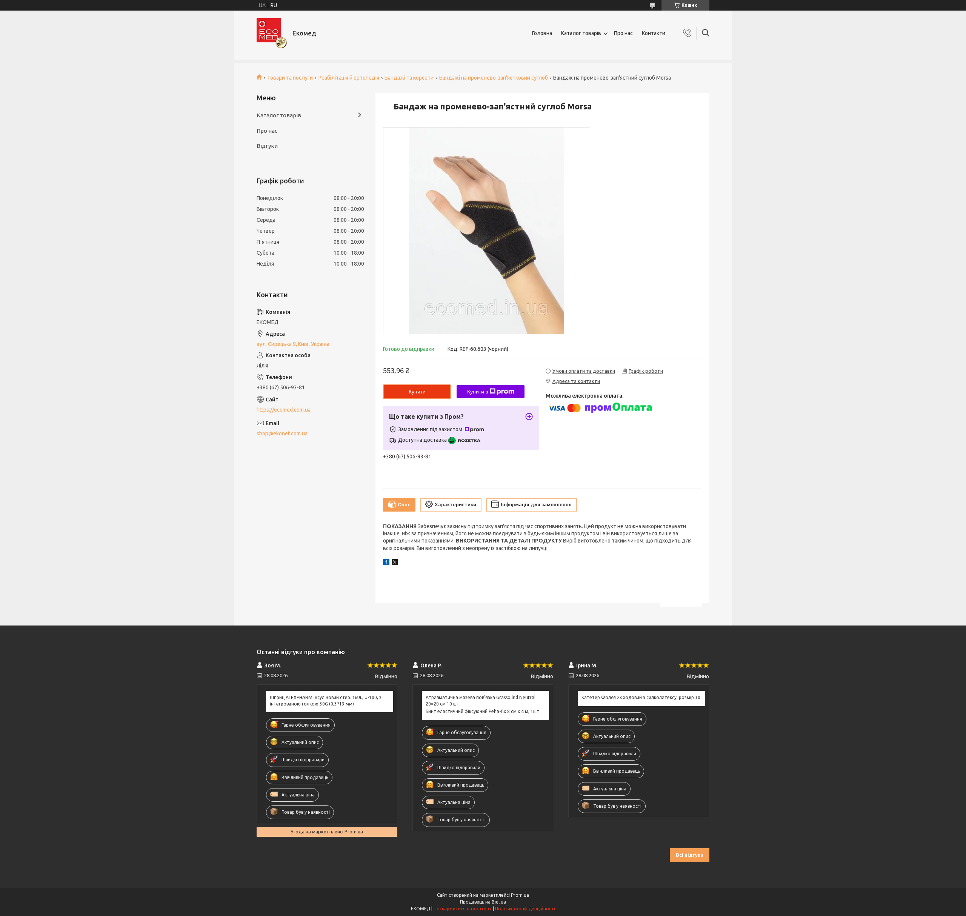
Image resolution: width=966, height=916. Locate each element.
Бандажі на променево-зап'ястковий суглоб (493, 78)
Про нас (623, 33)
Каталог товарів (581, 33)
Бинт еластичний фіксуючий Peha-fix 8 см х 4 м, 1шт (482, 711)
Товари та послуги (290, 78)
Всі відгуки (689, 855)
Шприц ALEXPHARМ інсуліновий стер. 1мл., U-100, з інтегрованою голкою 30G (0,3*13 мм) (325, 700)
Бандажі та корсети (409, 78)
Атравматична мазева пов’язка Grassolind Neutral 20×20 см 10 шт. (480, 700)
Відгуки (267, 146)
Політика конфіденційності (525, 908)
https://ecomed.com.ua (284, 410)
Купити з (477, 392)
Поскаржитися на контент (463, 908)
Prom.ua (520, 895)
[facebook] (386, 563)
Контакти (653, 33)
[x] (395, 563)
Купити (417, 392)
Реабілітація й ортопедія (348, 78)
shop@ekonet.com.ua (282, 433)
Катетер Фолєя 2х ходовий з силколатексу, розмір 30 (640, 697)
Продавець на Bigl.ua (483, 901)
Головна (542, 33)
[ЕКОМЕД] (272, 33)
